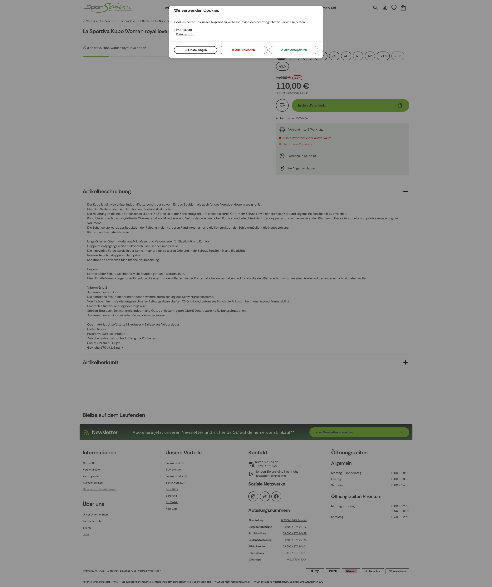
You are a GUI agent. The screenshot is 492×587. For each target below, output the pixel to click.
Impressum (184, 30)
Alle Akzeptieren (295, 50)
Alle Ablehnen (245, 50)
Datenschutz (185, 34)
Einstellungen (197, 50)
